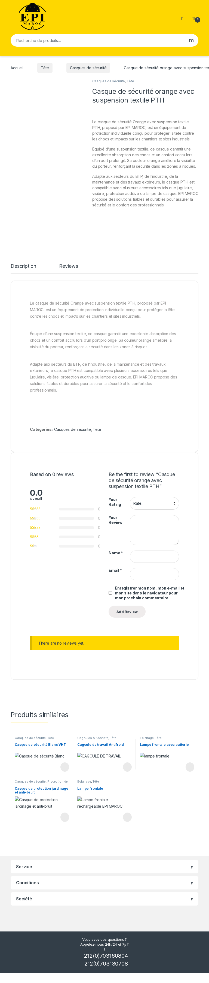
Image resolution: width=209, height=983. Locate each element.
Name (116, 553)
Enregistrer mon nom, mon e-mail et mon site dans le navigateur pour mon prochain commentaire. (149, 593)
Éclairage (147, 738)
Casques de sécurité (88, 67)
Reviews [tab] (68, 266)
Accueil (17, 67)
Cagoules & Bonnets (92, 738)
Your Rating (115, 502)
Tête (45, 67)
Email (115, 570)
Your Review (115, 520)
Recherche (191, 40)
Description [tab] (23, 266)
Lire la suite (64, 767)
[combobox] (98, 40)
